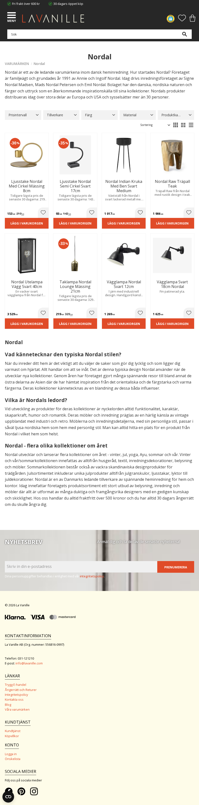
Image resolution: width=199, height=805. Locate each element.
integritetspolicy (92, 576)
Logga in (11, 754)
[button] (12, 16)
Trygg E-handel (15, 684)
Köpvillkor (12, 736)
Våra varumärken (17, 709)
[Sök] (184, 34)
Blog (8, 704)
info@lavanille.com (29, 663)
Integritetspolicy (16, 694)
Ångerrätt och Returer (21, 690)
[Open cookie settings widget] (8, 797)
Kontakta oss (14, 699)
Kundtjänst (12, 731)
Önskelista (12, 759)
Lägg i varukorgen (26, 223)
